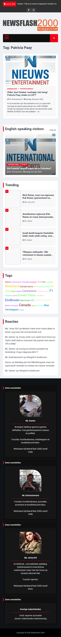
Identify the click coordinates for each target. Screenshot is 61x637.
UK (35, 286)
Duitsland (8, 296)
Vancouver (43, 300)
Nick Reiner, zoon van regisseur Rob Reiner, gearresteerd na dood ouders (38, 198)
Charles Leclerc (43, 291)
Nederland (12, 286)
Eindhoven (12, 300)
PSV (43, 282)
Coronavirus (29, 290)
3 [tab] (39, 136)
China (15, 296)
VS (32, 300)
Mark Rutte (25, 300)
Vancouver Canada (20, 282)
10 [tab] (53, 136)
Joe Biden (40, 296)
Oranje (21, 310)
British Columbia (11, 306)
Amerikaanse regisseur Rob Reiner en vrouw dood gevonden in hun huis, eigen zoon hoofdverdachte (38, 218)
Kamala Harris (26, 286)
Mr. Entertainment (16, 99)
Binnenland (12, 89)
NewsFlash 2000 (43, 287)
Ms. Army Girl (29, 202)
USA (39, 281)
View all (53, 130)
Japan (33, 306)
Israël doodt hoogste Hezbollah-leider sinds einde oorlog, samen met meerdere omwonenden (38, 236)
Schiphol (39, 306)
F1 (51, 291)
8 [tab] (49, 136)
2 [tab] (37, 136)
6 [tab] (45, 136)
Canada (25, 305)
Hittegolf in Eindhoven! (36, 357)
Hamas (18, 291)
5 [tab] (43, 136)
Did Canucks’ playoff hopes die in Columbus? (29, 168)
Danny (8, 282)
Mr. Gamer (28, 221)
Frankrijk (33, 282)
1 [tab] (35, 137)
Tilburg (13, 291)
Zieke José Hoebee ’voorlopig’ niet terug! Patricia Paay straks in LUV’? (27, 94)
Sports (24, 164)
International (13, 164)
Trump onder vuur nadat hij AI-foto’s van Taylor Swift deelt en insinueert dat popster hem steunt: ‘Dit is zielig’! (30, 340)
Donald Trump (26, 295)
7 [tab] (47, 136)
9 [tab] (51, 136)
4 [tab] (41, 136)
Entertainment (26, 89)
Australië (49, 282)
